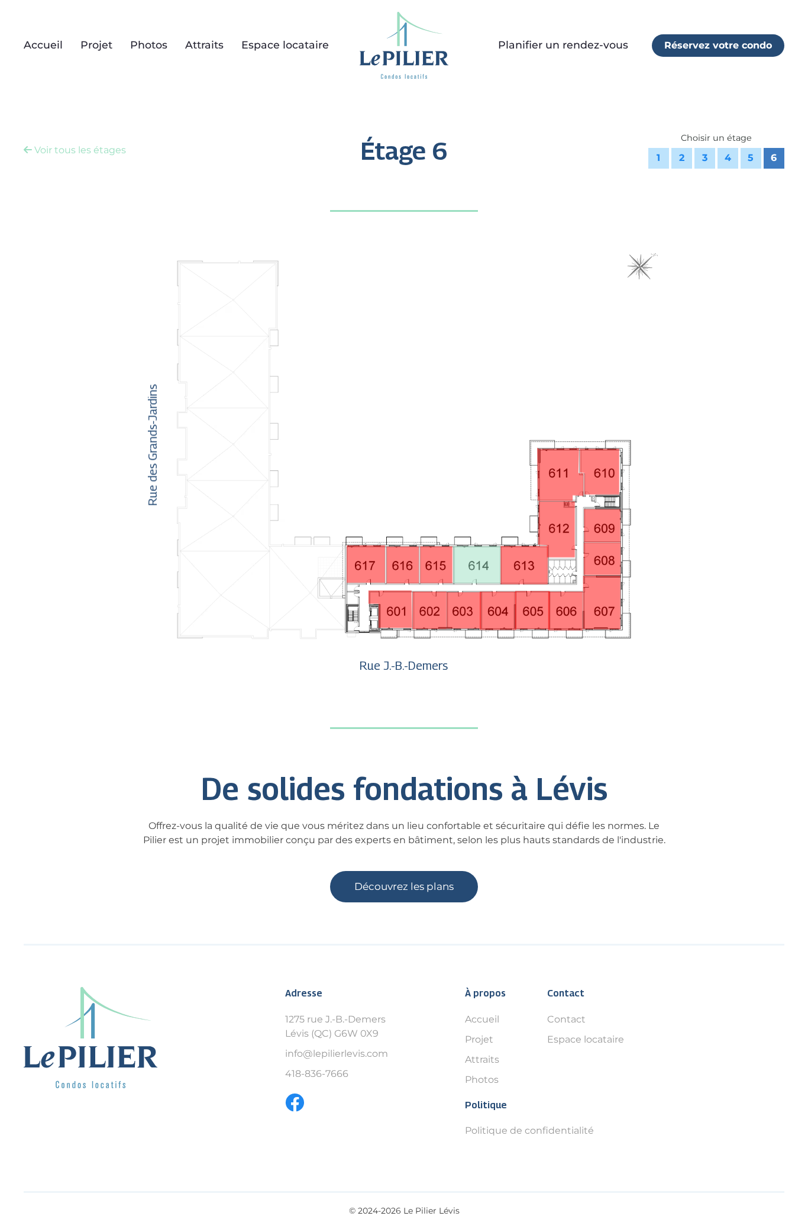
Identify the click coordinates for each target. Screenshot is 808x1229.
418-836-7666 (316, 1073)
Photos (148, 44)
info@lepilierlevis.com (336, 1053)
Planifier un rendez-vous (563, 44)
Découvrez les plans (404, 886)
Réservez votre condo (718, 45)
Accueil (43, 44)
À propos (485, 993)
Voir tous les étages (79, 150)
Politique (486, 1105)
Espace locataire (285, 44)
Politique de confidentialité (529, 1130)
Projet (96, 44)
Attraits (204, 44)
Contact (565, 993)
